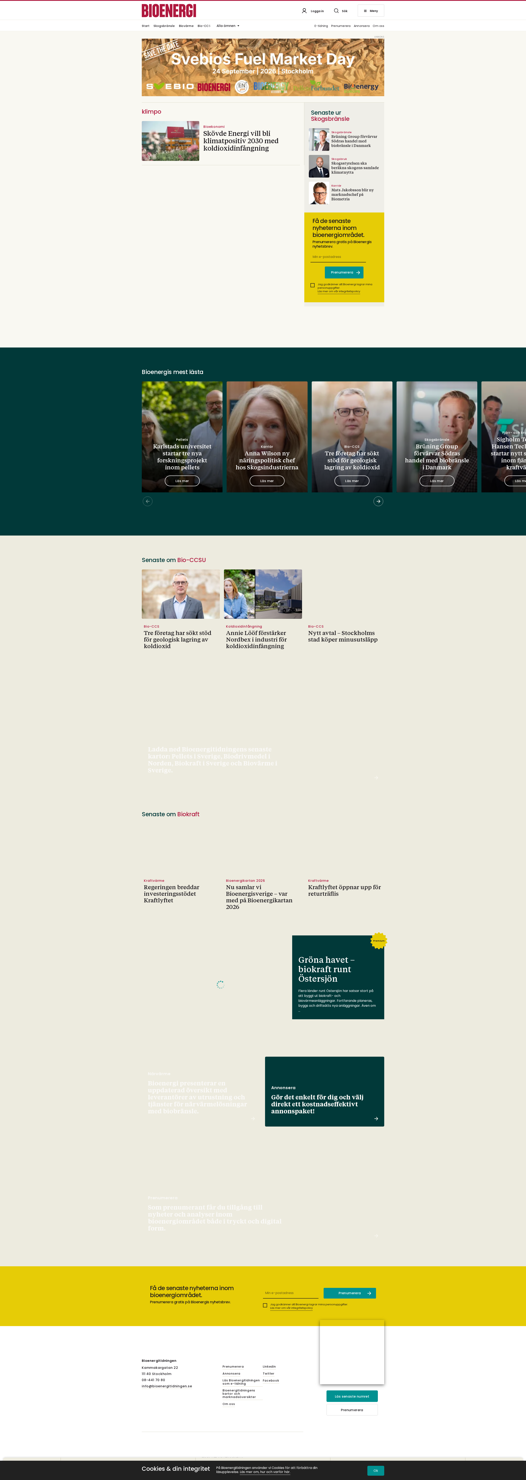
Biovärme (186, 26)
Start (145, 26)
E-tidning (321, 26)
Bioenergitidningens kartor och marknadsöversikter (239, 1394)
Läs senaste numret (352, 1396)
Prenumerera (341, 26)
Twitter (269, 1374)
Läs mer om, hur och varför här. (265, 1472)
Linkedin (269, 1367)
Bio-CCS (204, 26)
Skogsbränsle (164, 26)
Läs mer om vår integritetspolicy (339, 291)
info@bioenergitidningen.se (167, 1386)
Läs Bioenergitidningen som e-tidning (241, 1382)
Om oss (378, 26)
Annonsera (362, 26)
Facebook (271, 1381)
